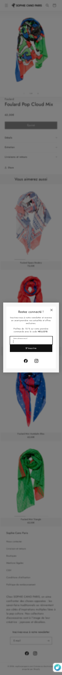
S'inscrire (31, 348)
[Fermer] (51, 310)
